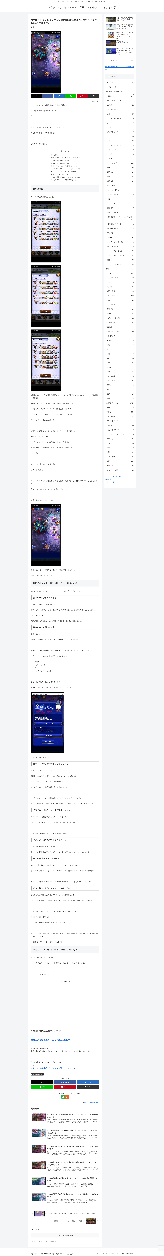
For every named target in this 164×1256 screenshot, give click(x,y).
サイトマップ (109, 482)
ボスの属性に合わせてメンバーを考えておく (66, 177)
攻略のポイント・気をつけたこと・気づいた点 (65, 157)
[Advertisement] (65, 1003)
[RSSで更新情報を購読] (67, 1097)
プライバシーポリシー (113, 476)
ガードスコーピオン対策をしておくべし (65, 166)
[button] (93, 96)
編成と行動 (54, 155)
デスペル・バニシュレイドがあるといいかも (66, 168)
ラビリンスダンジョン (38, 1074)
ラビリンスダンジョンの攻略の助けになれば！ (65, 180)
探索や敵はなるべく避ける (61, 160)
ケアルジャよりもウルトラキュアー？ (64, 171)
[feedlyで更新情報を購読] (63, 1097)
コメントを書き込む (65, 1235)
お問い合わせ (109, 479)
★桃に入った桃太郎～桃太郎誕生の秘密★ (50, 1040)
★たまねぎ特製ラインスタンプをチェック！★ (53, 1068)
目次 (62, 151)
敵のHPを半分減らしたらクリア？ (63, 174)
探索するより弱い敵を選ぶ (61, 163)
